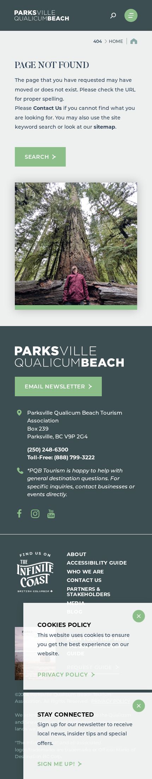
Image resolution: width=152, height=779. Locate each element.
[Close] (139, 616)
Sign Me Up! (56, 764)
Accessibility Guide (97, 562)
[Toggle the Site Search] (113, 15)
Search (37, 156)
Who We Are (85, 571)
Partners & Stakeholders (88, 591)
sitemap (104, 126)
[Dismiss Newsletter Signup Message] (139, 706)
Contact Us (47, 108)
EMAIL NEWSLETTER (55, 386)
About (76, 554)
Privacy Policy (62, 674)
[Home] (41, 15)
